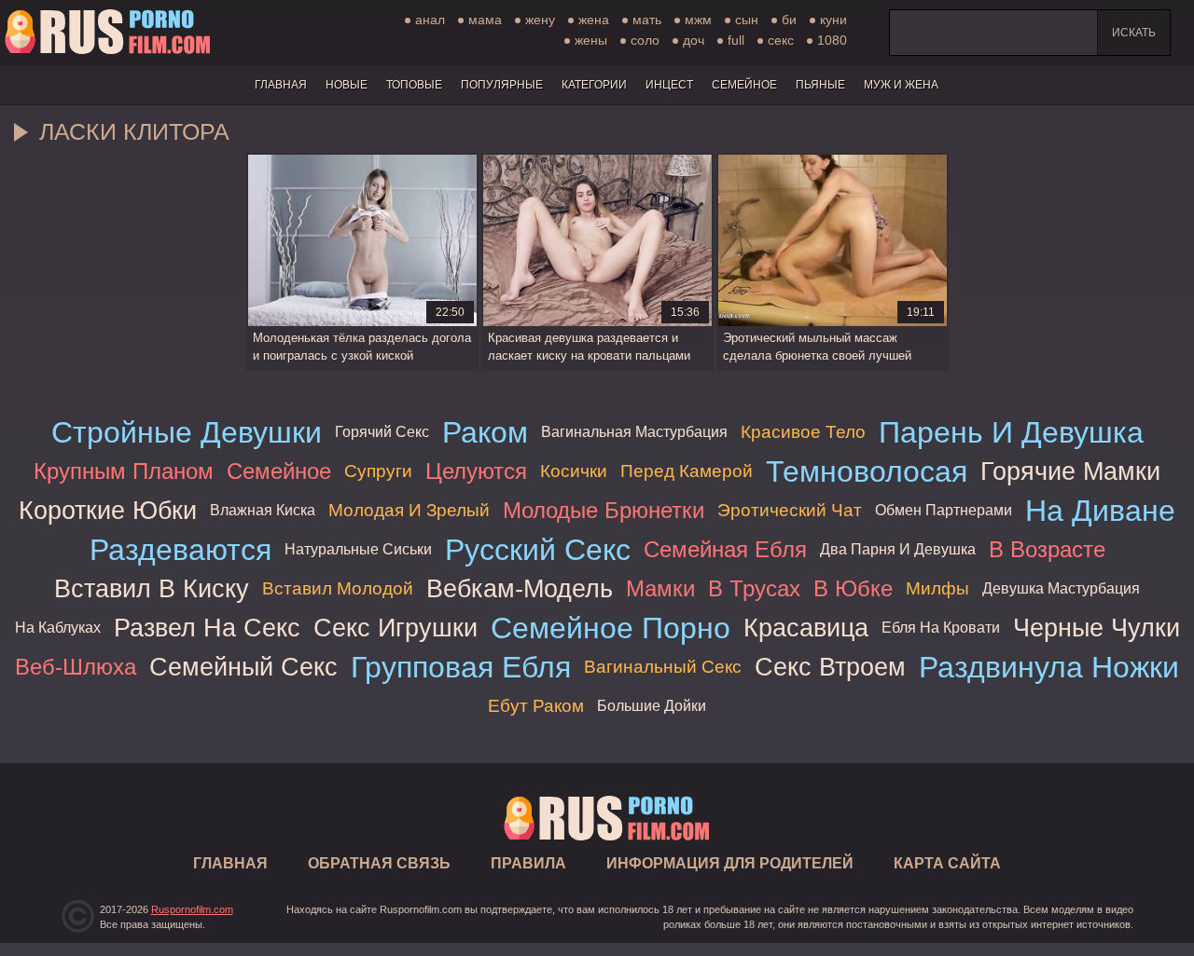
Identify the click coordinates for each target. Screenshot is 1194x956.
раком (485, 432)
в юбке (853, 588)
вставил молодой (337, 588)
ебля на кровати (941, 627)
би (789, 19)
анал (430, 19)
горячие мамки (1070, 471)
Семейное (744, 84)
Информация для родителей (730, 863)
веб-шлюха (75, 666)
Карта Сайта (947, 863)
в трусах (754, 588)
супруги (378, 471)
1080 (832, 40)
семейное (279, 471)
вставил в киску (151, 588)
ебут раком (536, 706)
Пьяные (820, 84)
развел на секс (207, 627)
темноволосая (866, 471)
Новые (347, 84)
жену (540, 19)
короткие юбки (108, 510)
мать (646, 19)
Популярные (502, 84)
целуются (476, 471)
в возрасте (1047, 549)
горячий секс (382, 432)
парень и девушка (1011, 432)
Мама (485, 19)
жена (593, 19)
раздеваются (180, 550)
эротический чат (789, 510)
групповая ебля (461, 667)
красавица (805, 627)
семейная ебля (725, 549)
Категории (594, 84)
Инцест (669, 84)
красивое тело (803, 432)
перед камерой (686, 471)
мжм (698, 19)
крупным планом (124, 471)
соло (645, 40)
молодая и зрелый (409, 510)
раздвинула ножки (1049, 667)
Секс (781, 40)
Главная (107, 32)
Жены (591, 40)
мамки (660, 588)
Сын (746, 19)
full (736, 40)
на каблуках (58, 627)
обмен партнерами (943, 510)
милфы (937, 588)
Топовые (414, 84)
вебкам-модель (519, 588)
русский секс (538, 550)
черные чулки (1096, 627)
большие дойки (651, 706)
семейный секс (243, 666)
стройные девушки (186, 432)
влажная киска (262, 510)
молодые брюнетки (603, 510)
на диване (1100, 511)
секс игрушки (395, 627)
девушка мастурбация (1061, 588)
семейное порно (610, 628)
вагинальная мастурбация (634, 432)
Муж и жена (901, 84)
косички (573, 471)
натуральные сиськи (358, 549)
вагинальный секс (663, 666)
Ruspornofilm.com (192, 909)
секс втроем (830, 666)
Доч (693, 40)
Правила (528, 863)
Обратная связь (379, 863)
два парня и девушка (898, 549)
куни (833, 19)
